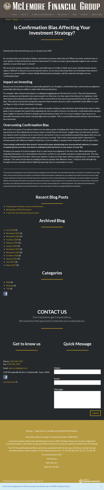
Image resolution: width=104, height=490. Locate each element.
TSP (8, 288)
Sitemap (29, 431)
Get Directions (9, 382)
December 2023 (13, 249)
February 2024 (12, 243)
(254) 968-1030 (13, 364)
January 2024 (11, 246)
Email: (57, 378)
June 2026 (10, 230)
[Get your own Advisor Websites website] (90, 481)
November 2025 (13, 233)
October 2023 (12, 255)
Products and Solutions (42, 14)
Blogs (15, 19)
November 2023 (13, 252)
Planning (9, 285)
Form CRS (57, 454)
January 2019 (11, 259)
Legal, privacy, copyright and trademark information (56, 431)
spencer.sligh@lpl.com (18, 368)
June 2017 (10, 262)
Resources (62, 14)
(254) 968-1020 (16, 361)
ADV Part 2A (51, 463)
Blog (75, 14)
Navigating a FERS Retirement (18, 209)
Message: (59, 389)
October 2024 (12, 239)
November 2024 (13, 236)
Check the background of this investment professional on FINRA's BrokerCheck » (36, 486)
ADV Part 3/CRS (51, 467)
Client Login (97, 14)
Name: (58, 368)
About (23, 14)
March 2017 (11, 265)
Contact (84, 14)
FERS (8, 282)
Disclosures (52, 459)
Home (14, 14)
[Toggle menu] (28, 14)
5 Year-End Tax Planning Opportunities (22, 213)
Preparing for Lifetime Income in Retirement (24, 206)
